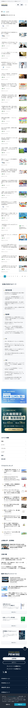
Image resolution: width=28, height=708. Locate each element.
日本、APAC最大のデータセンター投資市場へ (14, 341)
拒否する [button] (8, 704)
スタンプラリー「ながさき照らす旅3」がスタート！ (12, 532)
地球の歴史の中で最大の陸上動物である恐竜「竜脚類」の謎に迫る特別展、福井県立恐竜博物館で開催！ (9, 22)
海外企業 (3, 459)
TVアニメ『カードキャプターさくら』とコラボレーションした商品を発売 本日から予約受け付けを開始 (12, 491)
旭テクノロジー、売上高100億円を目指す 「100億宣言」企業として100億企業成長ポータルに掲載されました (14, 328)
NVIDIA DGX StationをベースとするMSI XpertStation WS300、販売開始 (12, 517)
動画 (2, 455)
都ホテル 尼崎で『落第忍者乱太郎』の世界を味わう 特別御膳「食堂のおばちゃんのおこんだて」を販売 (12, 525)
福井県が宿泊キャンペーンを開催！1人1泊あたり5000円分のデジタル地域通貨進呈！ (9, 203)
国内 (18, 4)
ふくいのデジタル (9, 249)
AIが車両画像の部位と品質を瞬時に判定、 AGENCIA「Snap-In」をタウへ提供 (13, 378)
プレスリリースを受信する (13, 668)
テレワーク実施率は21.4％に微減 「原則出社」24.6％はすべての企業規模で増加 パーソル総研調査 (13, 567)
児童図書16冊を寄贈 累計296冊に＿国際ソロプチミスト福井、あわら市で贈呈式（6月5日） (9, 108)
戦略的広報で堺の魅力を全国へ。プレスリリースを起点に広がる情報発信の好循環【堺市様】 (18, 546)
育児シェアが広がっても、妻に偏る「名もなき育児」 (12, 511)
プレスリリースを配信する (13, 666)
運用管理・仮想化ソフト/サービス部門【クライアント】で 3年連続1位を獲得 (14, 350)
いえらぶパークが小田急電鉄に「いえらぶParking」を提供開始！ (13, 369)
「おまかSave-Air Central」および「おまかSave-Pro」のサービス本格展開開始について (14, 332)
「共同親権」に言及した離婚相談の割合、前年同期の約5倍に (12, 485)
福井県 (7, 25)
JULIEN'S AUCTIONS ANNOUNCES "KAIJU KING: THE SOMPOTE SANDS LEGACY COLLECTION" (18, 580)
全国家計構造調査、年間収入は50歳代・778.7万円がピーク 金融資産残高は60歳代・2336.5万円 (13, 559)
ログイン (14, 662)
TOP (4, 11)
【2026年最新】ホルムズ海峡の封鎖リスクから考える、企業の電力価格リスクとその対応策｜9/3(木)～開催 (14, 318)
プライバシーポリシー (12, 696)
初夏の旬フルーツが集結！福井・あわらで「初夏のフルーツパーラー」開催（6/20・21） (9, 214)
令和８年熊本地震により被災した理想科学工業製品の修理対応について (14, 308)
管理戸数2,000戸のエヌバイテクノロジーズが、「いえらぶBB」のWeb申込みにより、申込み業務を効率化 (14, 373)
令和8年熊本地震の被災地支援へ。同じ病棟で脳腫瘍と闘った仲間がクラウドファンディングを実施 (14, 303)
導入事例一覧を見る (14, 548)
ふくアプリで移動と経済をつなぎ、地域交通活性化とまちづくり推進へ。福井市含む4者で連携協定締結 (9, 246)
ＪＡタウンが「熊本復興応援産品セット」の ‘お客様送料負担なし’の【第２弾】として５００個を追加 (14, 298)
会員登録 (14, 658)
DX (6, 360)
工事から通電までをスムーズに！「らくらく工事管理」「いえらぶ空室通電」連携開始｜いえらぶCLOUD (14, 364)
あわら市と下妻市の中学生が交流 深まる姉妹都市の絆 (11, 505)
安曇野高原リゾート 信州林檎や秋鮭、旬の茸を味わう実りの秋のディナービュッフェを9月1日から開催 (12, 499)
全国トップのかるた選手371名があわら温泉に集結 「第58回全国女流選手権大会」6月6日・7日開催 (9, 170)
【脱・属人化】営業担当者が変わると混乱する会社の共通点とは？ (14, 354)
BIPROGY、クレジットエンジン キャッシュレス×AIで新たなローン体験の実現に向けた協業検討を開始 (14, 345)
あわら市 (8, 45)
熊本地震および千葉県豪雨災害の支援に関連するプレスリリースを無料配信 (14, 293)
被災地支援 (8, 290)
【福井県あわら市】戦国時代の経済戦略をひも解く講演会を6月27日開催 (9, 182)
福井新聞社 (8, 67)
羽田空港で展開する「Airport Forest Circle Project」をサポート (14, 323)
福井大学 (8, 35)
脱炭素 (7, 314)
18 (22, 276)
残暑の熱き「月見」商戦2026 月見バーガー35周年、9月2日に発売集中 (12, 563)
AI (6, 338)
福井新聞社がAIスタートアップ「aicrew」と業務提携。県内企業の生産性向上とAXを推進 (9, 64)
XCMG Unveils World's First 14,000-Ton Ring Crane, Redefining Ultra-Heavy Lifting (12, 478)
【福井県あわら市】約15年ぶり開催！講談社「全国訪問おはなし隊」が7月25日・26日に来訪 (9, 96)
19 (24, 276)
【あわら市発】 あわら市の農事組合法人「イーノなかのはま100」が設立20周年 (9, 149)
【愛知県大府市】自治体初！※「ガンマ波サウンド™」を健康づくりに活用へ (12, 471)
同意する (20, 704)
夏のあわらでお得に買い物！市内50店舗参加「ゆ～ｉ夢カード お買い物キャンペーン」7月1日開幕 (9, 85)
